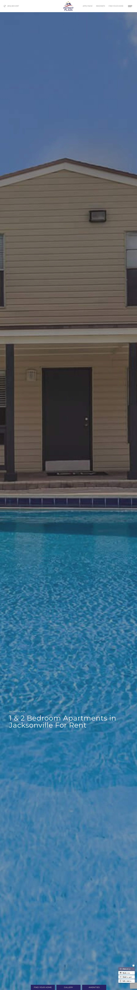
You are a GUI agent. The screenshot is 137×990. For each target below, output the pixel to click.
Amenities (94, 987)
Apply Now (88, 6)
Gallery (68, 987)
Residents (100, 6)
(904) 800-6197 (13, 6)
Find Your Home (116, 6)
